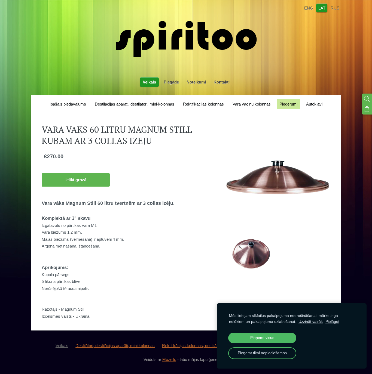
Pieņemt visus (262, 338)
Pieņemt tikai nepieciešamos (262, 353)
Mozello (169, 359)
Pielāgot (332, 322)
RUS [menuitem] (335, 7)
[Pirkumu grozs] (367, 109)
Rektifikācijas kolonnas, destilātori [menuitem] (192, 345)
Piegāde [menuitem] (171, 82)
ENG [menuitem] (308, 7)
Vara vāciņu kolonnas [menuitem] (252, 104)
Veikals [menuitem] (149, 82)
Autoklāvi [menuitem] (314, 104)
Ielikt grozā (75, 179)
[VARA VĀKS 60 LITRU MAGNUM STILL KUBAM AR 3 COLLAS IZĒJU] (251, 253)
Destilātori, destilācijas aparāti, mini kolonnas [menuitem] (115, 345)
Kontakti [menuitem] (222, 82)
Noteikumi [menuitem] (196, 82)
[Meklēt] (367, 99)
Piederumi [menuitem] (288, 104)
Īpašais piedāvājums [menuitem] (68, 104)
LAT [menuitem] (321, 7)
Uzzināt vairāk (310, 322)
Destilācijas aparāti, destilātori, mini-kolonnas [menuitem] (134, 104)
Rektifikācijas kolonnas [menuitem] (203, 104)
